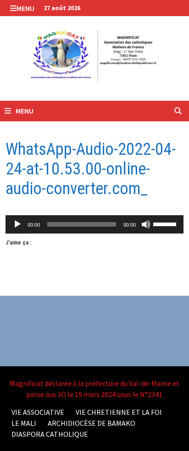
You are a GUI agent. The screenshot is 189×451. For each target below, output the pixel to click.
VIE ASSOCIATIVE (37, 412)
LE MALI (23, 423)
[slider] (166, 223)
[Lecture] (17, 224)
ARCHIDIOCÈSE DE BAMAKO (91, 423)
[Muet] (145, 224)
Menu (25, 8)
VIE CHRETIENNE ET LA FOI (119, 412)
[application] (94, 224)
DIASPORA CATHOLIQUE (49, 434)
